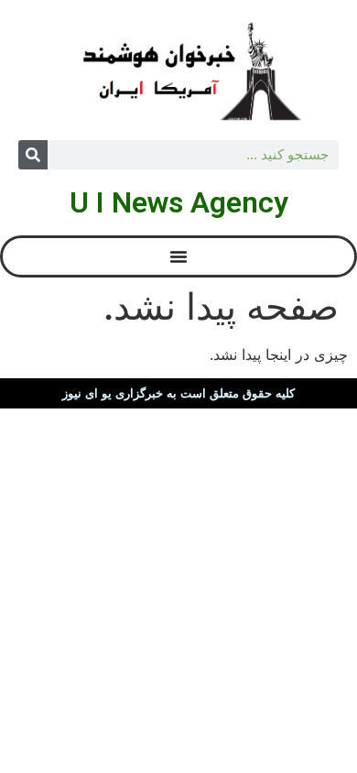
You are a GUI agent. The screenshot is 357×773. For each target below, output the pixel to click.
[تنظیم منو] (178, 256)
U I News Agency (179, 202)
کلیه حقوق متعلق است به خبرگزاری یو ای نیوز (178, 393)
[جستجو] (33, 154)
